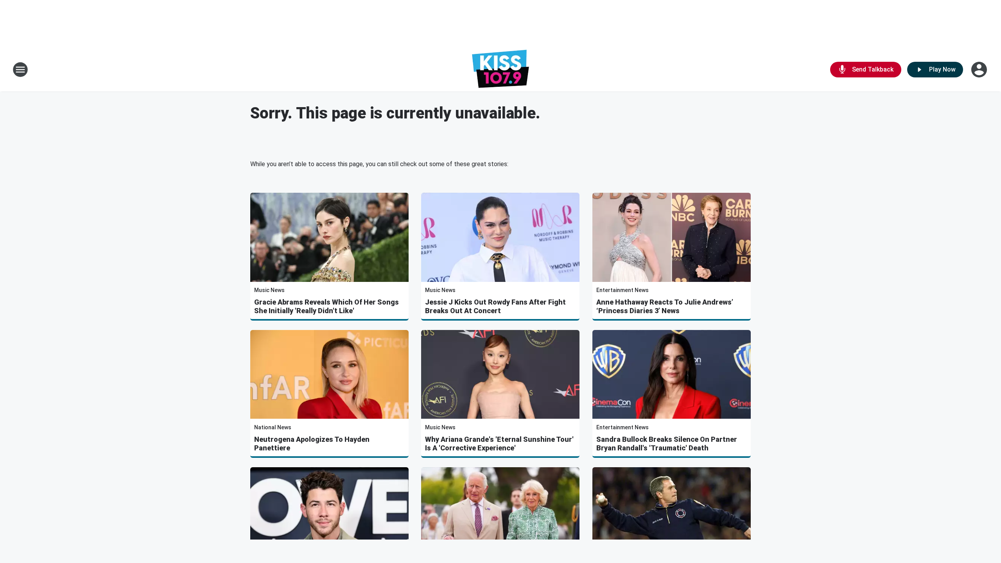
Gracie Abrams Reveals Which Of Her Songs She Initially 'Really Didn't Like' (326, 306)
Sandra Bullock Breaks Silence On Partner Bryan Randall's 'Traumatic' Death (666, 443)
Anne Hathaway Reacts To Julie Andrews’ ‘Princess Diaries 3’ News (664, 306)
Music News (269, 290)
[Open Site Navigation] (20, 69)
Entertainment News (622, 290)
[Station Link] (500, 69)
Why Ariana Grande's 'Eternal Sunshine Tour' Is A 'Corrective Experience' (499, 443)
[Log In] (979, 69)
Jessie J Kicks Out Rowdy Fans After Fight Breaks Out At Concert (495, 306)
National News (272, 427)
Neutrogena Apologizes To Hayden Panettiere (312, 443)
